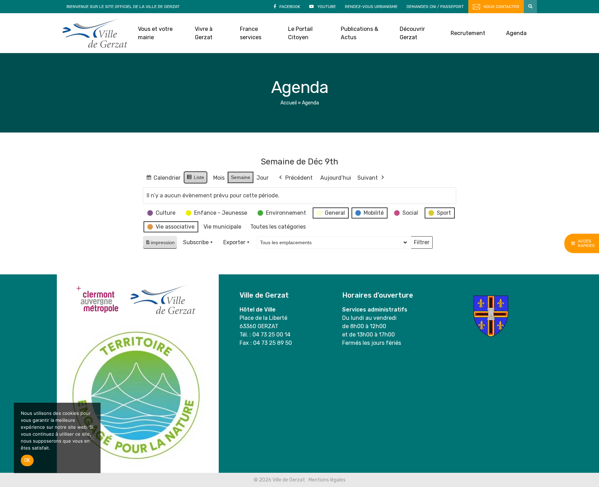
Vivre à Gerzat (203, 33)
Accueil (288, 103)
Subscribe (196, 242)
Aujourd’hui (335, 177)
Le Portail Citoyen (300, 33)
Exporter (234, 242)
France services (250, 33)
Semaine (240, 177)
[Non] (91, 438)
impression (160, 244)
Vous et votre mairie (155, 33)
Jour (263, 177)
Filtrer (421, 244)
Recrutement (468, 33)
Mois (219, 177)
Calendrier (163, 179)
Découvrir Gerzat (412, 33)
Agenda (516, 33)
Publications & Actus (359, 33)
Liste (195, 178)
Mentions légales (327, 480)
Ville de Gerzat (95, 33)
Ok (27, 460)
